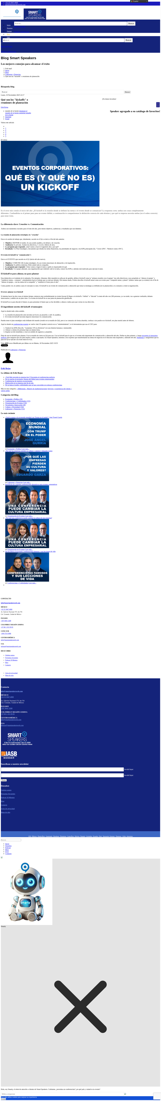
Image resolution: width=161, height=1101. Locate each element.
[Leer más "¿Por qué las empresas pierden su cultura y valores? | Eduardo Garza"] (27, 480)
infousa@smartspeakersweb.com (11, 646)
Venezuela (106, 836)
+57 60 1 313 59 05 (7, 627)
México (34, 836)
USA (29, 836)
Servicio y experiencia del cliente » (60, 389)
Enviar (4, 780)
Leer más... (25, 449)
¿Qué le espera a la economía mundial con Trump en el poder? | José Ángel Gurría (33, 417)
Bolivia (77, 836)
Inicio (9, 25)
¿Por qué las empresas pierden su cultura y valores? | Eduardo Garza (28, 451)
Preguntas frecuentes (11, 658)
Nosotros (9, 28)
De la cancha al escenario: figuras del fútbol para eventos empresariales (29, 379)
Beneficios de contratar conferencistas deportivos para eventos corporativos (31, 484)
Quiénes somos (9, 655)
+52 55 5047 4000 (11, 2)
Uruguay (112, 836)
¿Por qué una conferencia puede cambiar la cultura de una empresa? (28, 518)
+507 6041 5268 (6, 621)
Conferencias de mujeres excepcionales (18, 381)
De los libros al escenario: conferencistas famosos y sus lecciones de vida (30, 551)
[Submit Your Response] (125, 1094)
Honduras (56, 836)
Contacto (9, 40)
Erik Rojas (4, 107)
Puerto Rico (41, 836)
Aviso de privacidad (11, 673)
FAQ (8, 37)
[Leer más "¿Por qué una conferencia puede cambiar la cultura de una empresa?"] (27, 547)
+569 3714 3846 (6, 633)
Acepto (3, 1099)
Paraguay (118, 836)
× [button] (157, 105)
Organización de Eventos (16, 516)
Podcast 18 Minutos (11, 660)
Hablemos (140, 337)
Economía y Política (14, 449)
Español (135, 1)
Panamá (82, 836)
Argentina (130, 836)
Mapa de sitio (9, 675)
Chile (124, 836)
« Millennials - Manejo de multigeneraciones (32, 389)
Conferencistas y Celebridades (17, 583)
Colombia (89, 836)
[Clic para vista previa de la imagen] (50, 206)
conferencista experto (20, 324)
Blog (8, 34)
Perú (100, 836)
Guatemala (49, 836)
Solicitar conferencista (8, 52)
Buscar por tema (6, 46)
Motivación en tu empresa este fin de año (19, 383)
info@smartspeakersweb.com (15, 4)
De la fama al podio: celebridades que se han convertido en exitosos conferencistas (33, 385)
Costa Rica (70, 836)
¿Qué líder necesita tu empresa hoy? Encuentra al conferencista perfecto (30, 377)
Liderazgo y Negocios (18, 350)
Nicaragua (63, 836)
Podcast (9, 31)
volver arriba (5, 391)
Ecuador (95, 836)
